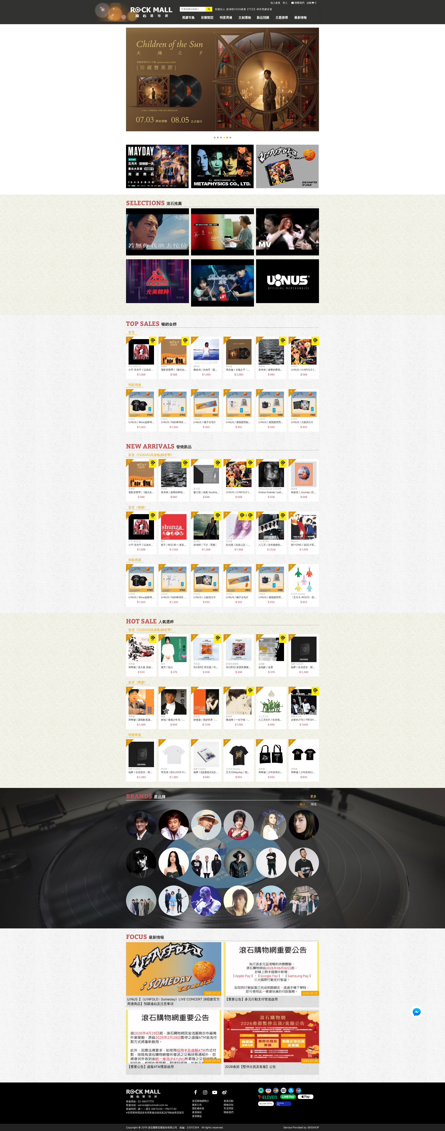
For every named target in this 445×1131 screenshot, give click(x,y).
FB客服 (417, 1012)
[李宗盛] (206, 900)
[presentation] (122, 360)
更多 (313, 796)
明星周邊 (226, 17)
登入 (285, 2)
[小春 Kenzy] (239, 863)
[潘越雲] (271, 825)
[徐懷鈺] (304, 825)
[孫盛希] (174, 863)
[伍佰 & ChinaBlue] (239, 900)
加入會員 (275, 2)
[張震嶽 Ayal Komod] (206, 825)
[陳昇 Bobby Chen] (174, 825)
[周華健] (141, 825)
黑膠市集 (188, 17)
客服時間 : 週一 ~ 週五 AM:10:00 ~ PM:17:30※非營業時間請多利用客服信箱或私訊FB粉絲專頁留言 (155, 1110)
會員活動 (228, 1100)
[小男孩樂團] (174, 900)
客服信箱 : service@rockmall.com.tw (147, 1105)
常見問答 (228, 1108)
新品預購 (263, 17)
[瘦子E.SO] (304, 863)
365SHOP (313, 1127)
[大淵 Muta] (271, 863)
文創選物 (244, 17)
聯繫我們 (299, 2)
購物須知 (228, 1104)
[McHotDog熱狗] (141, 863)
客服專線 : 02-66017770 (140, 1101)
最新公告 (197, 1104)
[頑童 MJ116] (206, 863)
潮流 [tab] (314, 804)
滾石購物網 (151, 12)
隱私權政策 (198, 1108)
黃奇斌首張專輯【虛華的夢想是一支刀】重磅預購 (243, 9)
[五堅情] (141, 900)
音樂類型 (207, 17)
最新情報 (300, 17)
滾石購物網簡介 (200, 1100)
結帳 (311, 2)
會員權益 (197, 1115)
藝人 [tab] (303, 804)
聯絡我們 (228, 1112)
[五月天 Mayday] (271, 900)
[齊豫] (239, 825)
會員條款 (197, 1112)
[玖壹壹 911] (304, 900)
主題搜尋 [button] (282, 17)
